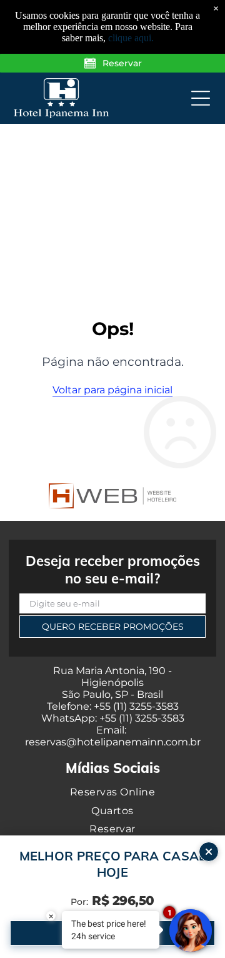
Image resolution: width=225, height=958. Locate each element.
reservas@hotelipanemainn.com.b (111, 742)
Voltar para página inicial (112, 390)
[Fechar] (209, 852)
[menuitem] (112, 792)
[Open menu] (200, 98)
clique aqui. (131, 38)
